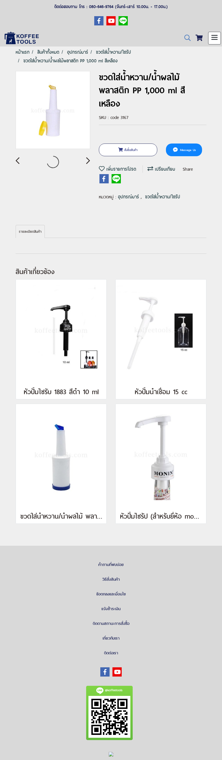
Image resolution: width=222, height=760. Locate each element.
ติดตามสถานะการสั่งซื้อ (111, 623)
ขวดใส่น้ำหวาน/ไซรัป (162, 196)
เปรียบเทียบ (164, 169)
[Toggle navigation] (214, 38)
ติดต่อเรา (111, 653)
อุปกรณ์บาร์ (129, 196)
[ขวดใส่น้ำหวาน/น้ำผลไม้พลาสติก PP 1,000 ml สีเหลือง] (53, 110)
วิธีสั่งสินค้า (111, 579)
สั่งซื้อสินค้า (130, 149)
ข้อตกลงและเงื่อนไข (111, 594)
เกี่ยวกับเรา (111, 638)
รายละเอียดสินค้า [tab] (30, 231)
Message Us (187, 149)
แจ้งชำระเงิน (111, 609)
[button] (185, 38)
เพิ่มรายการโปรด (120, 169)
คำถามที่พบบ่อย (111, 564)
